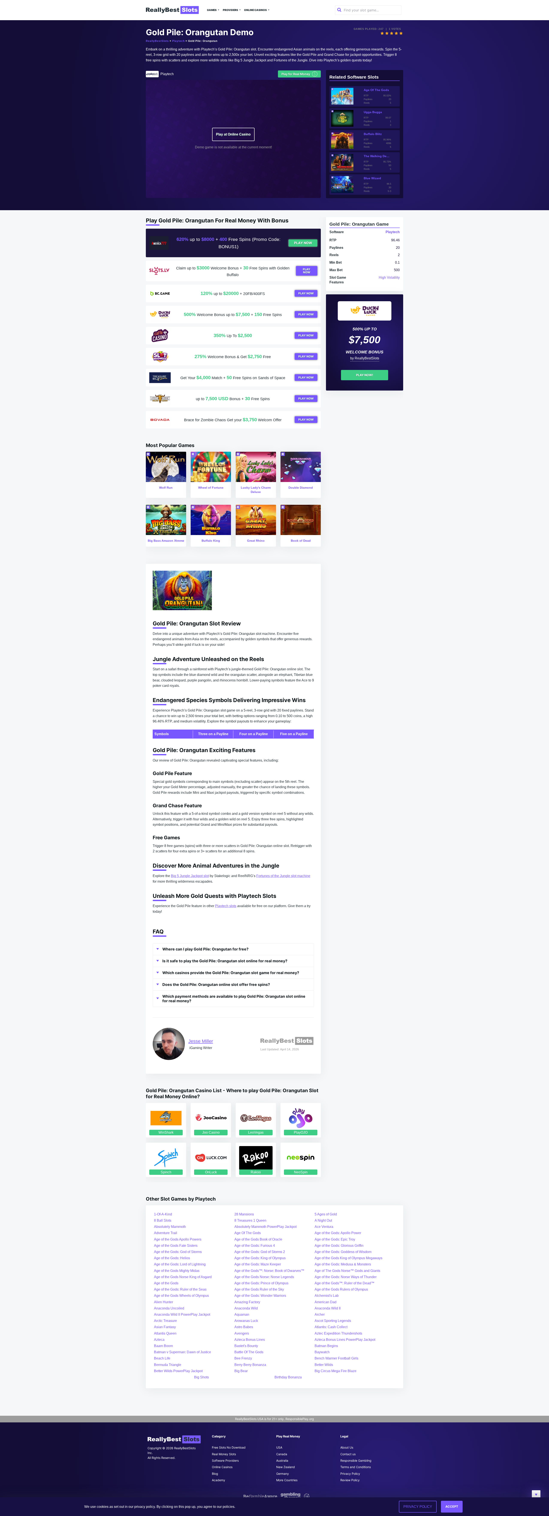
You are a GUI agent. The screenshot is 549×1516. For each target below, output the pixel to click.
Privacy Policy (350, 1473)
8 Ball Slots (162, 1220)
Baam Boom (163, 1346)
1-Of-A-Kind (163, 1214)
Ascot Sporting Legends (333, 1321)
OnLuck (211, 1172)
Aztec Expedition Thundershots (338, 1333)
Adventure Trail (165, 1233)
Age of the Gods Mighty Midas (176, 1271)
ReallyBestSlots (157, 41)
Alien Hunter (163, 1302)
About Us (346, 1447)
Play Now (303, 243)
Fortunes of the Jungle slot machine (283, 876)
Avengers (241, 1333)
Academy (218, 1480)
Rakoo (256, 1172)
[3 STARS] (391, 33)
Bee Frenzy (243, 1358)
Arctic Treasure (165, 1321)
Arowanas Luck (246, 1321)
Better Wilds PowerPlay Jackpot (178, 1371)
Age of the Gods (166, 1283)
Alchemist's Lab (327, 1295)
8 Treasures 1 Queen (250, 1220)
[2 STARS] (387, 33)
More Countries (286, 1480)
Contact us (348, 1454)
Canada (281, 1454)
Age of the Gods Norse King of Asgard (183, 1277)
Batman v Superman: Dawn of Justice (182, 1352)
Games (212, 10)
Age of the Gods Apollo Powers (177, 1239)
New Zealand (285, 1467)
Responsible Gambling (355, 1460)
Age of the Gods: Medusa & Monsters (343, 1264)
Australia (282, 1460)
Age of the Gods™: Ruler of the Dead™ (344, 1283)
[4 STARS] (396, 33)
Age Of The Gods (247, 1233)
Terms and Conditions (355, 1467)
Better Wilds (324, 1365)
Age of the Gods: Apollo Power (338, 1233)
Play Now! (364, 375)
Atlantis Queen (165, 1333)
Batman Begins (326, 1346)
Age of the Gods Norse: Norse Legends (264, 1277)
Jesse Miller (200, 1041)
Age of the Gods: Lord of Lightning (180, 1264)
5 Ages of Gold (326, 1214)
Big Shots (201, 1377)
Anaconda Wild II (328, 1308)
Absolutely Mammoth (170, 1227)
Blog (215, 1473)
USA (279, 1447)
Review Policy (350, 1480)
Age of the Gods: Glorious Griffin (339, 1245)
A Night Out (323, 1220)
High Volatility (389, 277)
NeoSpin (301, 1172)
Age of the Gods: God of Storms (178, 1252)
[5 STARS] (401, 33)
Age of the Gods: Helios (172, 1258)
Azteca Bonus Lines (249, 1339)
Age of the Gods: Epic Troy (335, 1239)
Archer (320, 1314)
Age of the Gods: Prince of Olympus (261, 1283)
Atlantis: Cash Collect (331, 1327)
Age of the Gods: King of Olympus (260, 1258)
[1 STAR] (382, 33)
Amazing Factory (247, 1302)
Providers (230, 10)
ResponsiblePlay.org (299, 1419)
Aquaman (241, 1314)
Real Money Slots (224, 1454)
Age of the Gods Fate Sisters (176, 1245)
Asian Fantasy (165, 1327)
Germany (282, 1473)
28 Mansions (244, 1214)
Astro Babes (243, 1327)
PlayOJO (301, 1132)
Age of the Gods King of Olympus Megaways (348, 1258)
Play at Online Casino (233, 134)
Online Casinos (255, 10)
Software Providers (225, 1460)
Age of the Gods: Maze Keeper (257, 1264)
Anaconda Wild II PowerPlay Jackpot (182, 1314)
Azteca (159, 1339)
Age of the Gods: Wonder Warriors (260, 1295)
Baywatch (322, 1352)
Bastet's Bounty (246, 1346)
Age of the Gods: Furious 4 (254, 1245)
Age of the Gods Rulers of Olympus (341, 1289)
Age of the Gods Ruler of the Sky (259, 1289)
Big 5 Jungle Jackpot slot (190, 876)
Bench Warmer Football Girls (336, 1358)
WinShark (165, 1132)
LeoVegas (256, 1132)
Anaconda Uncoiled (169, 1308)
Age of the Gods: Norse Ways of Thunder (346, 1277)
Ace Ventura (324, 1227)
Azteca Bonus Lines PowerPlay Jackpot (345, 1339)
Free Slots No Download (229, 1447)
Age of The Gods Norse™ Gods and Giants (347, 1271)
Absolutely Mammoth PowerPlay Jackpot (265, 1227)
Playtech (178, 41)
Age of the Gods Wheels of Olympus (181, 1295)
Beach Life (162, 1358)
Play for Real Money (298, 73)
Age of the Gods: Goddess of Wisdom (343, 1252)
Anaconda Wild (246, 1308)
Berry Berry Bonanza (250, 1365)
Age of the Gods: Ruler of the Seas (180, 1289)
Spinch (166, 1172)
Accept (451, 1506)
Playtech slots (225, 906)
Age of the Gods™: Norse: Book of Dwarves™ (269, 1271)
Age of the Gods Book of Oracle (258, 1239)
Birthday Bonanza (288, 1377)
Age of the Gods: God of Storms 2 (259, 1252)
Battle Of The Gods (248, 1352)
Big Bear (241, 1371)
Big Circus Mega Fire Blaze (335, 1371)
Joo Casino (211, 1132)
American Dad (325, 1302)
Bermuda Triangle (167, 1365)
